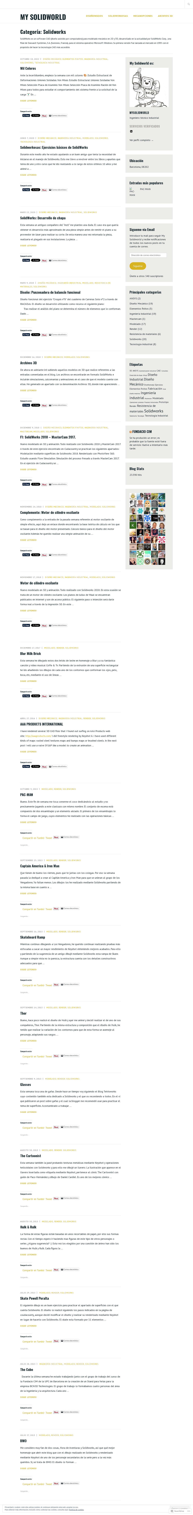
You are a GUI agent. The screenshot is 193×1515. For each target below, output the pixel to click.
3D (131, 370)
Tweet (48, 837)
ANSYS (133, 298)
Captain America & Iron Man (39, 865)
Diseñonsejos (94, 15)
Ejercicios (159, 384)
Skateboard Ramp (32, 937)
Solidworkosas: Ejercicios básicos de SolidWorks (54, 147)
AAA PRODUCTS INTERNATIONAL (41, 723)
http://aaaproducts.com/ (38, 736)
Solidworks (26, 62)
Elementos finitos (73, 59)
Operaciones (133, 402)
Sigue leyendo (28, 101)
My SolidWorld (43, 17)
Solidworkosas (118, 15)
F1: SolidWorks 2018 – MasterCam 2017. (48, 436)
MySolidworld (139, 113)
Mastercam (26, 431)
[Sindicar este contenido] (131, 431)
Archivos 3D (165, 15)
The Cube (26, 1369)
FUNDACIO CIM (142, 431)
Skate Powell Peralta (34, 1298)
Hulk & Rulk (28, 1226)
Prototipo (164, 401)
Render (60, 648)
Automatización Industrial (147, 371)
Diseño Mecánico (52, 59)
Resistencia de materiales (143, 334)
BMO (23, 1440)
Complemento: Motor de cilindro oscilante (49, 512)
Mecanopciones (143, 15)
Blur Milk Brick (30, 653)
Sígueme (137, 266)
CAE (159, 370)
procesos (141, 402)
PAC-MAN (26, 794)
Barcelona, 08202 (139, 166)
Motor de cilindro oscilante (39, 582)
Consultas (164, 371)
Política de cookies (76, 1510)
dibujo (145, 375)
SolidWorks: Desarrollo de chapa (43, 217)
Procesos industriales (151, 402)
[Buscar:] (188, 4)
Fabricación (155, 388)
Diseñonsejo (149, 384)
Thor (23, 1013)
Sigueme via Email (142, 229)
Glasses (25, 1084)
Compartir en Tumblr (33, 837)
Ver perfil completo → (142, 140)
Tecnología (141, 416)
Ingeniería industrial (96, 59)
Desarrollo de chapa (136, 375)
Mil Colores (28, 68)
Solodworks (133, 416)
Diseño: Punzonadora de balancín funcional (50, 292)
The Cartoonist (30, 1155)
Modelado (88, 138)
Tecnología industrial (47, 62)
